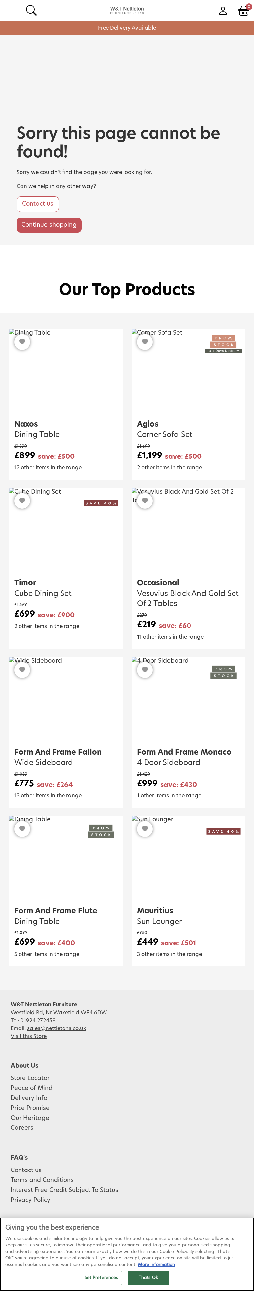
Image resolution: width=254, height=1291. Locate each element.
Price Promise (30, 1108)
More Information (156, 1265)
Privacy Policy (30, 1200)
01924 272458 (38, 1020)
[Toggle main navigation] (10, 10)
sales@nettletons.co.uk (56, 1028)
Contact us (37, 204)
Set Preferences (101, 1278)
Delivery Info (29, 1098)
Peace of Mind (32, 1088)
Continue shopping (49, 225)
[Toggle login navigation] (223, 10)
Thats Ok (148, 1278)
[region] (127, 1254)
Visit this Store (29, 1036)
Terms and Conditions (42, 1180)
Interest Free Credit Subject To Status (64, 1190)
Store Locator (30, 1078)
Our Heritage (30, 1118)
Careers (22, 1128)
